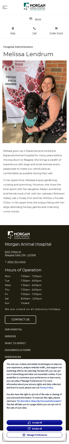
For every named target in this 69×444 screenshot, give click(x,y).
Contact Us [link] (20, 319)
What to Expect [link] (15, 343)
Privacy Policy (46, 387)
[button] (4, 7)
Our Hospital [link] (13, 329)
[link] (34, 6)
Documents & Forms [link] (18, 350)
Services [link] (10, 336)
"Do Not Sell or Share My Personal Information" (39, 401)
